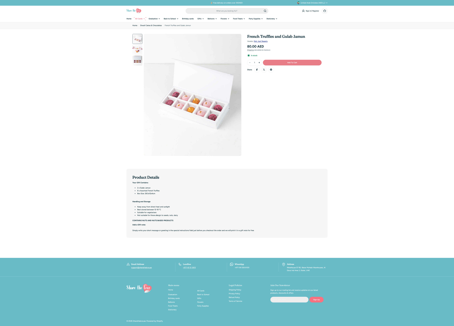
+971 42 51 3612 (189, 268)
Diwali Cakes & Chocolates (151, 25)
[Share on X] (264, 70)
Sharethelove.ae (139, 321)
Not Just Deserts (261, 41)
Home (134, 25)
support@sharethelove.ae (141, 268)
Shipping (250, 50)
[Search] (265, 10)
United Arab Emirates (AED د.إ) (313, 3)
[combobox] (227, 11)
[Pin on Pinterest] (271, 70)
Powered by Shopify (154, 321)
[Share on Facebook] (257, 70)
